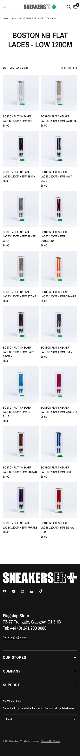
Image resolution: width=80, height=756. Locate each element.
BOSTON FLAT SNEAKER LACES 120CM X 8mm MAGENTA (59, 410)
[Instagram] (25, 591)
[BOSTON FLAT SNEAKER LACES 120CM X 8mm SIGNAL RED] (59, 500)
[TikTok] (43, 591)
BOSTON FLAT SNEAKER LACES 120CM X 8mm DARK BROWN (18, 351)
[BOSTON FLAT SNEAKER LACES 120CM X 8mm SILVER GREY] (21, 209)
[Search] (69, 7)
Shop (13, 18)
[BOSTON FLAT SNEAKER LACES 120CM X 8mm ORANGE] (59, 269)
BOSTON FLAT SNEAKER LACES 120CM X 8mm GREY (56, 349)
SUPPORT (11, 684)
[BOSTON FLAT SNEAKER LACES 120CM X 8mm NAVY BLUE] (59, 149)
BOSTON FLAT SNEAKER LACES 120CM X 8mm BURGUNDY (55, 236)
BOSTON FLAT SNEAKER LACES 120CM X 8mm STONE (19, 294)
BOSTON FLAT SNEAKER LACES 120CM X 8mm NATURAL (59, 118)
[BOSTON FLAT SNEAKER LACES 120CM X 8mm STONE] (21, 269)
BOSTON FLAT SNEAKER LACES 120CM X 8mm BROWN (20, 469)
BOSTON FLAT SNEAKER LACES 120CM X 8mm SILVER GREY (19, 236)
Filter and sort (18, 67)
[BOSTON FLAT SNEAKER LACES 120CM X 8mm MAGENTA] (59, 384)
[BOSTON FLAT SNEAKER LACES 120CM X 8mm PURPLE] (21, 500)
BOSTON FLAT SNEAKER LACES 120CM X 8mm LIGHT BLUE (19, 412)
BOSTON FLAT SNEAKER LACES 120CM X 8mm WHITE (19, 118)
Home (5, 18)
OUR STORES (14, 657)
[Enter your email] (73, 719)
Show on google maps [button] (15, 637)
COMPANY (12, 671)
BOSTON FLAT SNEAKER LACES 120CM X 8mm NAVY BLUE (56, 176)
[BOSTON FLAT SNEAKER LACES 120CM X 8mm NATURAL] (59, 93)
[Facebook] (7, 591)
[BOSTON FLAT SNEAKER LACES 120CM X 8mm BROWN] (21, 444)
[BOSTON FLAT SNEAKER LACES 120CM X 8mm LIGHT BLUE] (21, 384)
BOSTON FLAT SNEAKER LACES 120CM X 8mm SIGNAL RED (57, 527)
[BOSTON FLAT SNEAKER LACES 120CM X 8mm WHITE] (21, 93)
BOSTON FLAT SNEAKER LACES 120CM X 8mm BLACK (19, 174)
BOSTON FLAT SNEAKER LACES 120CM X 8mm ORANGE (58, 294)
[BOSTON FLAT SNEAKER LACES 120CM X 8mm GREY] (59, 324)
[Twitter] (16, 591)
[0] (74, 7)
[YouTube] (34, 591)
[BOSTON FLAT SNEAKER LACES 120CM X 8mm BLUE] (59, 444)
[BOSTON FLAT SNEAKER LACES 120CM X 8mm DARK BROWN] (21, 324)
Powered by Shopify (50, 741)
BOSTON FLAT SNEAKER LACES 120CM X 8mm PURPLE (20, 525)
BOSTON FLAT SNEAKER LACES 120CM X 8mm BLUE (56, 469)
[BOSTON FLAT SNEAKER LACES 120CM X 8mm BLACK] (21, 149)
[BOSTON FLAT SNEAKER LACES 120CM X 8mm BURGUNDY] (59, 209)
